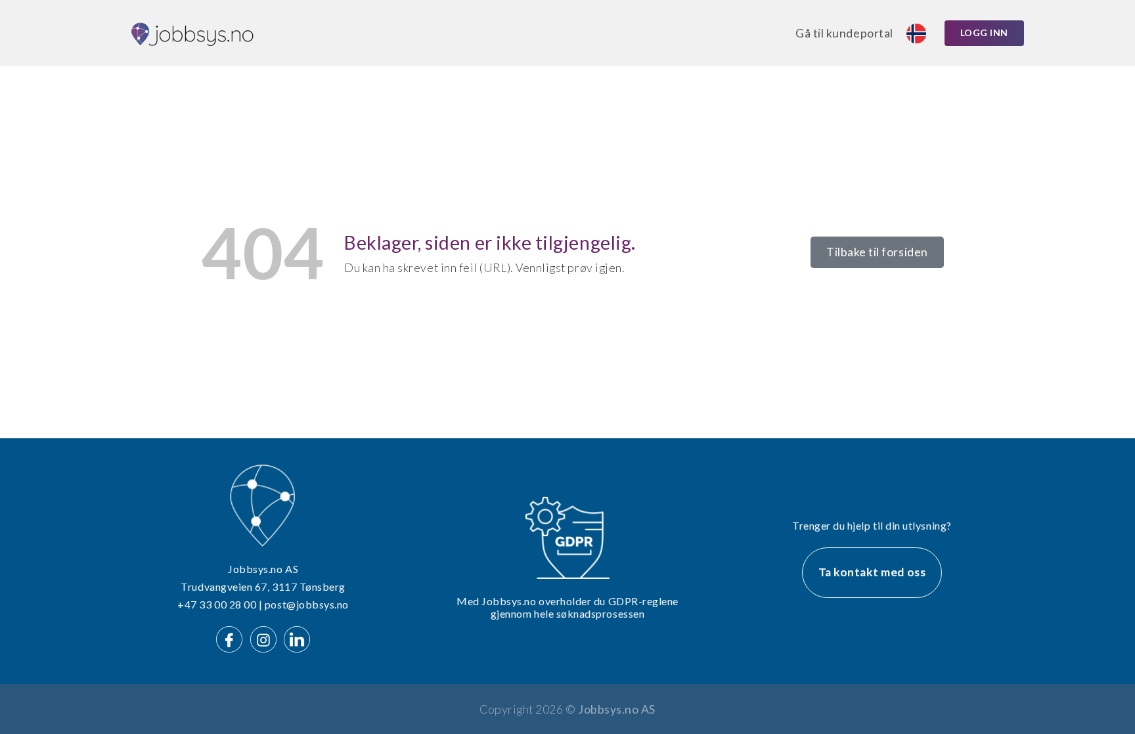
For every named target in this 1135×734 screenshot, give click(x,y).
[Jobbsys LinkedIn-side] (297, 637)
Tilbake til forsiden (877, 252)
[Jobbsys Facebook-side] (232, 637)
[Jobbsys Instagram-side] (266, 637)
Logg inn (984, 32)
